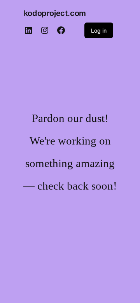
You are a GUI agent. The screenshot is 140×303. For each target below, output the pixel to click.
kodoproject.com (55, 13)
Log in (99, 30)
